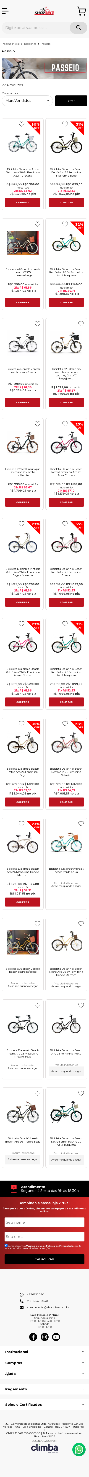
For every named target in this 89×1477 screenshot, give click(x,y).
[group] (44, 1189)
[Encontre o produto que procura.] (78, 28)
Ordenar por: (10, 93)
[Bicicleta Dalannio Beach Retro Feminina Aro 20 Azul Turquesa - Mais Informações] (66, 1112)
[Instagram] (45, 1340)
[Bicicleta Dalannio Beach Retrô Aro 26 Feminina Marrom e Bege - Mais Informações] (66, 142)
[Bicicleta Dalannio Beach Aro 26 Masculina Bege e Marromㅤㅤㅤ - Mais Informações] (22, 842)
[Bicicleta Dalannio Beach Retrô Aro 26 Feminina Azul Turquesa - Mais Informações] (66, 642)
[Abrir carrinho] (81, 11)
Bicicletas (30, 43)
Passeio (45, 43)
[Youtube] (56, 1340)
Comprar (22, 202)
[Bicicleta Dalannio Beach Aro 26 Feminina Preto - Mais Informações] (66, 1024)
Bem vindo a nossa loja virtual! (44, 1203)
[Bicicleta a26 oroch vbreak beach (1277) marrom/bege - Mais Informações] (22, 243)
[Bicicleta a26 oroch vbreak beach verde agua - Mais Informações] (66, 842)
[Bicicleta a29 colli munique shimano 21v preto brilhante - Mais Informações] (22, 442)
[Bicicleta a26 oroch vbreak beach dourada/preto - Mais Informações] (22, 942)
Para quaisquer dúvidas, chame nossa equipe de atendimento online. (44, 1210)
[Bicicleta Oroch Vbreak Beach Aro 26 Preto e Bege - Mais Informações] (22, 1112)
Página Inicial (11, 43)
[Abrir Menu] (5, 11)
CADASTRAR (44, 1259)
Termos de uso (35, 1246)
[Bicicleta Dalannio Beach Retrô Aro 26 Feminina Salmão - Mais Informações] (66, 742)
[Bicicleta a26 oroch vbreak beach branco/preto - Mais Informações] (22, 342)
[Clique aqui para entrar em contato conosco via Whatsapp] (79, 1449)
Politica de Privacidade (59, 1246)
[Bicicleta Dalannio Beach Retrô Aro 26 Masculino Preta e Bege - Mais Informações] (22, 1024)
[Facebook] (33, 1340)
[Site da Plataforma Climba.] (44, 1446)
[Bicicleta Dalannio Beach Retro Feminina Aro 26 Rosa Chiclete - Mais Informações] (66, 442)
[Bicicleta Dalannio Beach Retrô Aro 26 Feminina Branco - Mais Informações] (66, 542)
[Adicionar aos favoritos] (21, 124)
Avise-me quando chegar (66, 886)
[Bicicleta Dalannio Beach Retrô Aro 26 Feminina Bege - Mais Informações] (22, 742)
